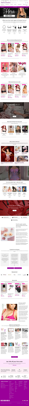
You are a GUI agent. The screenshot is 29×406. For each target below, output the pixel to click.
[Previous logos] (1, 274)
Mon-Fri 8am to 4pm (7, 0)
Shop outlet (14, 210)
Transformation (11, 133)
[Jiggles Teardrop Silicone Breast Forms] (18, 47)
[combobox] (17, 2)
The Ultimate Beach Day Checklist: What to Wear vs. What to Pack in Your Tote (25, 348)
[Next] (27, 70)
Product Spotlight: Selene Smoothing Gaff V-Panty (3, 333)
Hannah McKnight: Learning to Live (24, 333)
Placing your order (11, 386)
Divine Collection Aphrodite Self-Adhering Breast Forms (25, 53)
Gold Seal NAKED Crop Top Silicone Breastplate (4, 53)
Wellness (16, 387)
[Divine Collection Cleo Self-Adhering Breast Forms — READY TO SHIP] (11, 288)
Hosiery (25, 133)
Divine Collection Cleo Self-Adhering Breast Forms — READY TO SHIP (11, 294)
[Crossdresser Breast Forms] (4, 129)
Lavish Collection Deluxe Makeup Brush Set (24, 294)
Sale (15, 390)
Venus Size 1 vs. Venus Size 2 (10, 333)
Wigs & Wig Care (18, 133)
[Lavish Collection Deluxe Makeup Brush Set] (25, 288)
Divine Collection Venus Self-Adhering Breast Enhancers (25, 94)
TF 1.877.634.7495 (2, 0)
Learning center (20, 382)
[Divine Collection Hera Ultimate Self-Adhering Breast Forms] (11, 47)
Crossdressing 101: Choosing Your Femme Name (3, 348)
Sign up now (14, 365)
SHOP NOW (14, 175)
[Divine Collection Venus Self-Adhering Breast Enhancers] (25, 89)
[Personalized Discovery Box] (18, 288)
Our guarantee (10, 387)
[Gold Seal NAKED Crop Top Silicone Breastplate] (4, 47)
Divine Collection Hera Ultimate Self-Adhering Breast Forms (10, 54)
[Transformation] (11, 129)
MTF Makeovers (11, 396)
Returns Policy (27, 404)
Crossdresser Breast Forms (4, 134)
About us (14, 116)
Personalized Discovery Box (18, 293)
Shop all (5, 76)
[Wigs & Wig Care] (18, 129)
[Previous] (27, 68)
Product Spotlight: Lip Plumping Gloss (18, 347)
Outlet (15, 391)
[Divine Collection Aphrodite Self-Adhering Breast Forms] (25, 47)
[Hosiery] (25, 129)
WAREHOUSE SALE (3, 5)
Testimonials (10, 392)
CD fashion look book (11, 383)
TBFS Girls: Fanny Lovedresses (17, 333)
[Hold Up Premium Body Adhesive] (4, 288)
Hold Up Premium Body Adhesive (3, 294)
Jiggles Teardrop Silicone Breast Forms (17, 53)
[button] (27, 2)
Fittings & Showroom (11, 395)
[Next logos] (27, 274)
